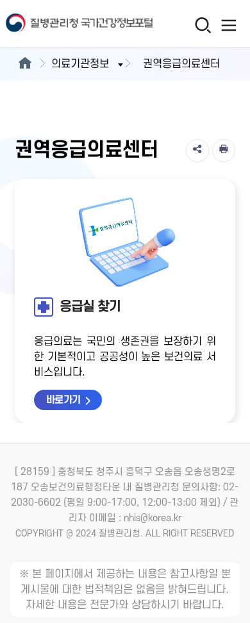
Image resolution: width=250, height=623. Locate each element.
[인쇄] (223, 150)
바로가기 (63, 400)
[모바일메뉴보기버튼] (228, 25)
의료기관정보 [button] (80, 64)
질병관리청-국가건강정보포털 (62, 24)
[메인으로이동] (24, 64)
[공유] (197, 150)
